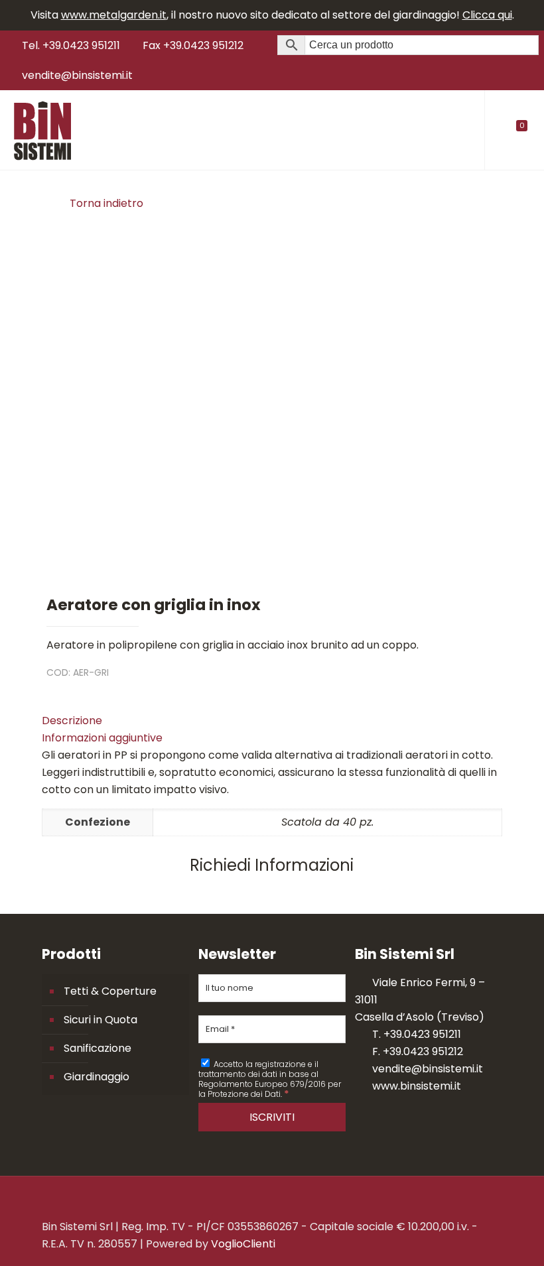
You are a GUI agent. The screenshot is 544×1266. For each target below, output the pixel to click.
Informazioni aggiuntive (102, 737)
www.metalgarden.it (114, 15)
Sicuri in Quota (100, 1019)
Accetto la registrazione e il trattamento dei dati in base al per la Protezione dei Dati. (269, 1078)
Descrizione (72, 720)
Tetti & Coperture (110, 991)
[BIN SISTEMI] (42, 130)
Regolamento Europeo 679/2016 (262, 1084)
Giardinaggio (96, 1076)
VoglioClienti (243, 1243)
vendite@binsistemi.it (77, 75)
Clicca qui (487, 15)
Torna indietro (106, 203)
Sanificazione (97, 1048)
